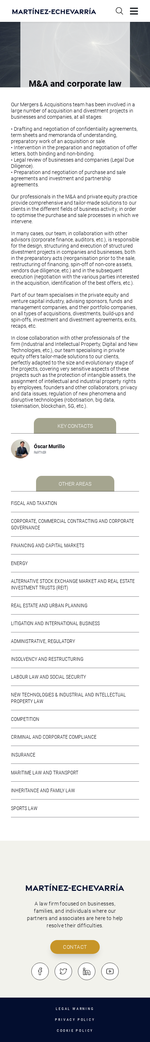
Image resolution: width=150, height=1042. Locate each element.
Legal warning (75, 1009)
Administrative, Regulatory (43, 641)
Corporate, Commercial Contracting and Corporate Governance (72, 524)
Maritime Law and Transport (44, 772)
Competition (25, 719)
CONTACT (75, 947)
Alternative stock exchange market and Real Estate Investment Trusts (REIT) (73, 584)
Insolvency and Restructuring (47, 659)
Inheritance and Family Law (43, 790)
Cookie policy (75, 1031)
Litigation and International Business (55, 623)
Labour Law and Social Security (48, 677)
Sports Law (24, 808)
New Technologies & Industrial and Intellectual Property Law (68, 698)
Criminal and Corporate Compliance (53, 737)
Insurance (23, 755)
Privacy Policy (75, 1020)
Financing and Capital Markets (47, 545)
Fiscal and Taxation (34, 503)
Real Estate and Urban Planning (49, 605)
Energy (19, 563)
